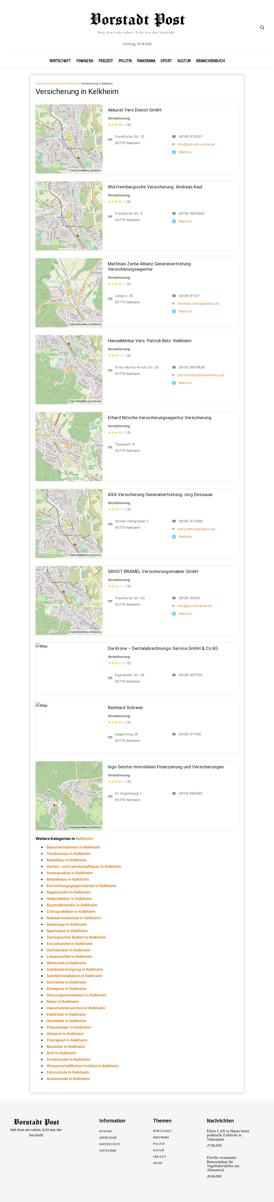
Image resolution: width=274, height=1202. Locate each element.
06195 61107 (189, 296)
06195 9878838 (192, 367)
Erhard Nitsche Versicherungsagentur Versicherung (159, 417)
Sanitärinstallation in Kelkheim (74, 975)
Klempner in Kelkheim (66, 988)
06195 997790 (190, 675)
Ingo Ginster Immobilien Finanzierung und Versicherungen (166, 766)
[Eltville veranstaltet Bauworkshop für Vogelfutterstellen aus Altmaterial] (262, 1161)
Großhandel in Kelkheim (68, 1059)
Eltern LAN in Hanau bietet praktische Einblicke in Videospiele (228, 1135)
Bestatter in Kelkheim (66, 1046)
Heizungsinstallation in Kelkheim (76, 995)
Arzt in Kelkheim (61, 1053)
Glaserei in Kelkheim (65, 1033)
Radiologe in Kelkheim (67, 924)
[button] (262, 27)
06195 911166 (190, 734)
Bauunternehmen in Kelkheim (73, 847)
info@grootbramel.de (194, 606)
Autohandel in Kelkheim (68, 1078)
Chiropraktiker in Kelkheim (71, 911)
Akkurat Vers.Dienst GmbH (134, 110)
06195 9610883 (191, 213)
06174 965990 (190, 793)
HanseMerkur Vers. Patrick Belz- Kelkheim (150, 340)
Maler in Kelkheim (63, 1001)
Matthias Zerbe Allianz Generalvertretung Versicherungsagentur (149, 266)
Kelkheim (72, 83)
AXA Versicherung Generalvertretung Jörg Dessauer (160, 494)
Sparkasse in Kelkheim (67, 930)
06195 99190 (189, 598)
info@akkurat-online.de (196, 144)
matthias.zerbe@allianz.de (198, 304)
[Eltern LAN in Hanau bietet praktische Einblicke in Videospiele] (262, 1134)
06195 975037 (190, 137)
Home (39, 83)
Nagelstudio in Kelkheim (69, 892)
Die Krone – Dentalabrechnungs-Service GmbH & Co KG (163, 648)
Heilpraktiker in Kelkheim (69, 898)
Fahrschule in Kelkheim (68, 1072)
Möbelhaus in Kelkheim (68, 879)
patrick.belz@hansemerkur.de (200, 375)
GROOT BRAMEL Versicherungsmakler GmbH (153, 571)
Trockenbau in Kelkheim (68, 853)
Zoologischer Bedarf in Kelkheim (76, 937)
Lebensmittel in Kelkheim (69, 956)
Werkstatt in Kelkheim (66, 963)
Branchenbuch (55, 83)
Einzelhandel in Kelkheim (69, 943)
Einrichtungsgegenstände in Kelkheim (81, 885)
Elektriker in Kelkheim (66, 1014)
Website (185, 152)
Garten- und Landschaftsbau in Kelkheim (84, 866)
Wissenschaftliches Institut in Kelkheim (83, 1065)
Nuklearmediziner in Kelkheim (74, 918)
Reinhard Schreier (125, 707)
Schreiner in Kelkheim (66, 982)
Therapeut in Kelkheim (67, 1040)
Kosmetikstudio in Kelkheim (72, 905)
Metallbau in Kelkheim (67, 860)
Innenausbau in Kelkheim (70, 872)
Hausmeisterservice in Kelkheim (76, 1008)
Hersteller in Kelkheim (66, 1020)
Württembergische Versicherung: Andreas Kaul (155, 186)
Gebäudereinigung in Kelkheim (75, 969)
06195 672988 (191, 521)
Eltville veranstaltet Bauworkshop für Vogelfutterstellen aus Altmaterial (223, 1164)
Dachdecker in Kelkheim (68, 950)
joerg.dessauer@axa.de (196, 529)
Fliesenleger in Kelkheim (69, 1027)
